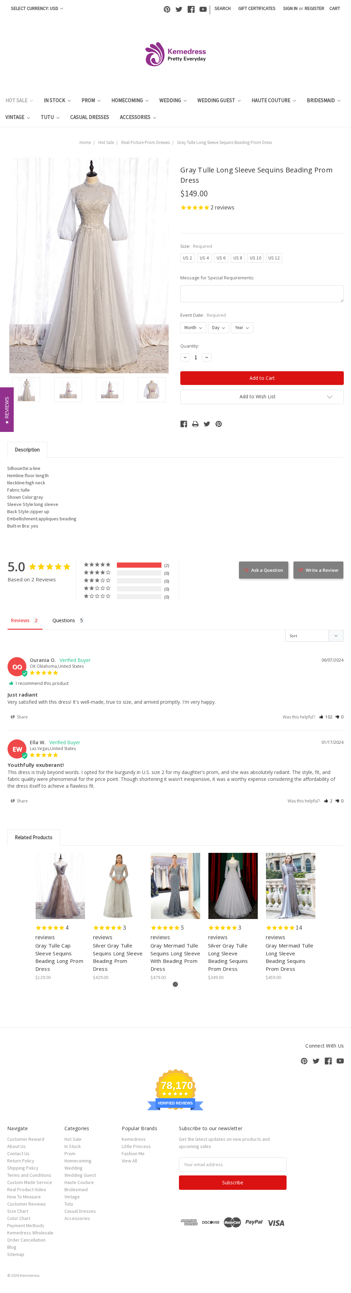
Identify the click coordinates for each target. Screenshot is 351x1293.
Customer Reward (25, 1139)
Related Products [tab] (33, 837)
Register (314, 8)
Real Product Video (26, 1189)
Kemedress (134, 1139)
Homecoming (127, 100)
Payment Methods (25, 1225)
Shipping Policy (22, 1168)
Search (223, 8)
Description (27, 449)
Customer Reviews (26, 1204)
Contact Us (18, 1153)
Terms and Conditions (29, 1175)
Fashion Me (133, 1153)
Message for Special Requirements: (217, 278)
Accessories (136, 117)
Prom (89, 100)
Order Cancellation (26, 1240)
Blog (11, 1247)
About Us (16, 1146)
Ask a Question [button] (267, 570)
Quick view (60, 880)
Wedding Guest (216, 100)
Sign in (290, 8)
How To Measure (24, 1197)
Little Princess (136, 1146)
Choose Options (60, 892)
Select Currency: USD (35, 8)
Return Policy (20, 1161)
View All (129, 1161)
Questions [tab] (63, 620)
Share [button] (22, 717)
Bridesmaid (321, 100)
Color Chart (18, 1218)
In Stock (55, 100)
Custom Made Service (29, 1182)
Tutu (48, 117)
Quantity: (189, 346)
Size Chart (17, 1211)
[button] (325, 717)
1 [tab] (175, 984)
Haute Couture (271, 100)
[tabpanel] (60, 917)
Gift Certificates (257, 8)
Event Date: (203, 315)
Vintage (15, 117)
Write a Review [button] (322, 570)
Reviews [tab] (20, 620)
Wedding (170, 100)
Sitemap (15, 1254)
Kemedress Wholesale (30, 1233)
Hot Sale (16, 100)
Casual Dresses (89, 117)
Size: (196, 246)
